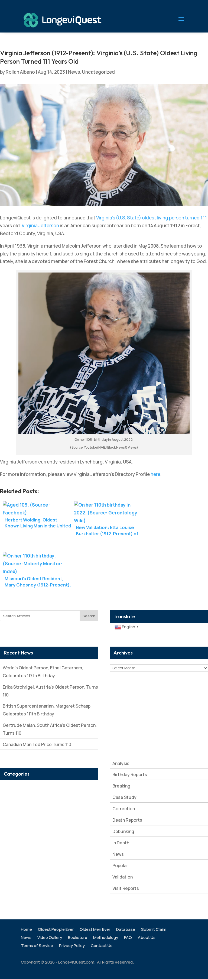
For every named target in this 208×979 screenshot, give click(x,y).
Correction (123, 809)
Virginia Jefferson (40, 225)
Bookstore (77, 938)
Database (125, 930)
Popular (120, 865)
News (74, 72)
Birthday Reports (129, 774)
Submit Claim (153, 930)
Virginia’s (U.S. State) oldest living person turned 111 (151, 218)
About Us (146, 938)
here (155, 474)
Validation (122, 877)
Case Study (124, 797)
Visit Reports (125, 888)
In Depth (120, 843)
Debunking (123, 831)
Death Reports (127, 820)
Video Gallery (49, 938)
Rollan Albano (20, 72)
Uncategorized (98, 72)
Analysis (120, 763)
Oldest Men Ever (95, 930)
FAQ (128, 938)
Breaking (121, 786)
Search (89, 615)
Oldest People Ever (56, 930)
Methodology (105, 938)
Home (26, 930)
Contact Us (101, 946)
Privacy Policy (72, 946)
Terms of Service (37, 946)
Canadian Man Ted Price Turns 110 (37, 744)
